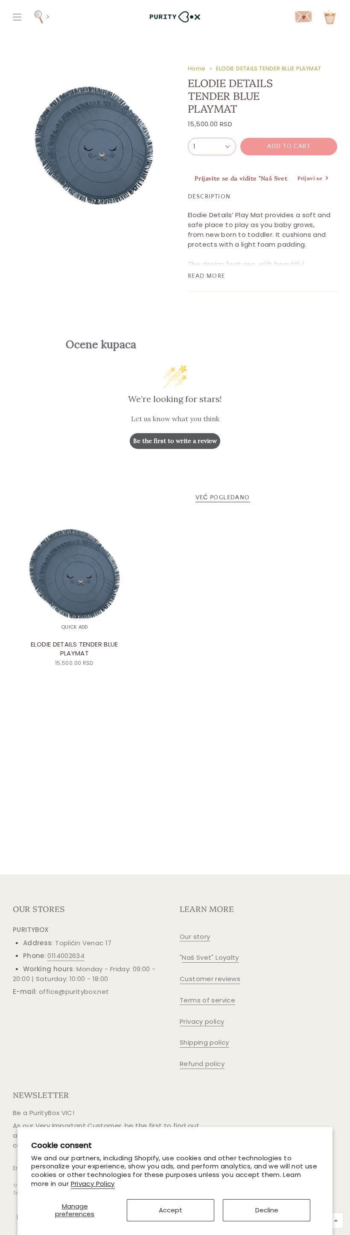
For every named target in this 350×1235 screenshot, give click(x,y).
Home (197, 68)
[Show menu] (17, 17)
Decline (266, 1210)
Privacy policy (202, 1021)
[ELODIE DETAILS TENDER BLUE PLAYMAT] (74, 574)
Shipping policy (204, 1042)
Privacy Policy (93, 1183)
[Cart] (330, 17)
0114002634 (66, 955)
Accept (170, 1210)
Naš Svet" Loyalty (210, 957)
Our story (195, 936)
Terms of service (207, 1000)
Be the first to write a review (175, 441)
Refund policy (202, 1063)
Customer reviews (210, 978)
